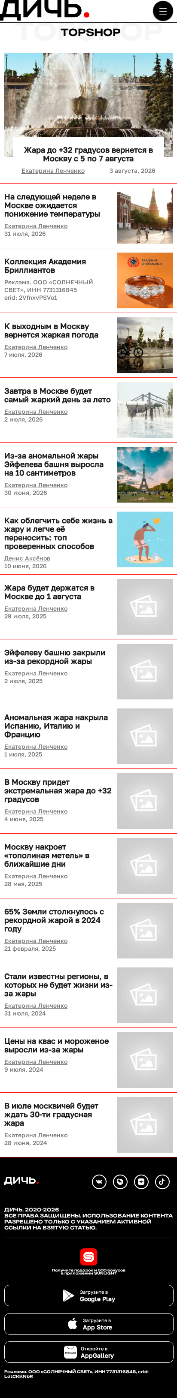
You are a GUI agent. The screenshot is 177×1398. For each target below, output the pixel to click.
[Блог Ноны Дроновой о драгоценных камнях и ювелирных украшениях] (120, 1182)
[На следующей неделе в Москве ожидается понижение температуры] (145, 216)
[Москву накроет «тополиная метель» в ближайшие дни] (145, 866)
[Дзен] (141, 1182)
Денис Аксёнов (27, 558)
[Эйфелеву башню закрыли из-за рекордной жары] (145, 671)
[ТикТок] (162, 1182)
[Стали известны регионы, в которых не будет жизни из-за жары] (145, 995)
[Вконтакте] (99, 1182)
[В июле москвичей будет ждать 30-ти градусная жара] (145, 1125)
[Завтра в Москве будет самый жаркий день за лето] (145, 410)
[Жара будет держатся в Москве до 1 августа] (145, 607)
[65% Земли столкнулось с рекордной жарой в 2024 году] (145, 930)
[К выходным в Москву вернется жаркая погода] (145, 345)
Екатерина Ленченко (53, 170)
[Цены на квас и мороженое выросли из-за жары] (145, 1060)
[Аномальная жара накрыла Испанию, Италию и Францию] (145, 736)
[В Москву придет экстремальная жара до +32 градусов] (145, 801)
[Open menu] (163, 10)
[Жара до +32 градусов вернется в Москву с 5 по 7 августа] (88, 105)
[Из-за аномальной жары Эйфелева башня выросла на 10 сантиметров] (145, 475)
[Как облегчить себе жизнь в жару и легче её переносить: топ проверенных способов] (145, 539)
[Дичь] (44, 18)
